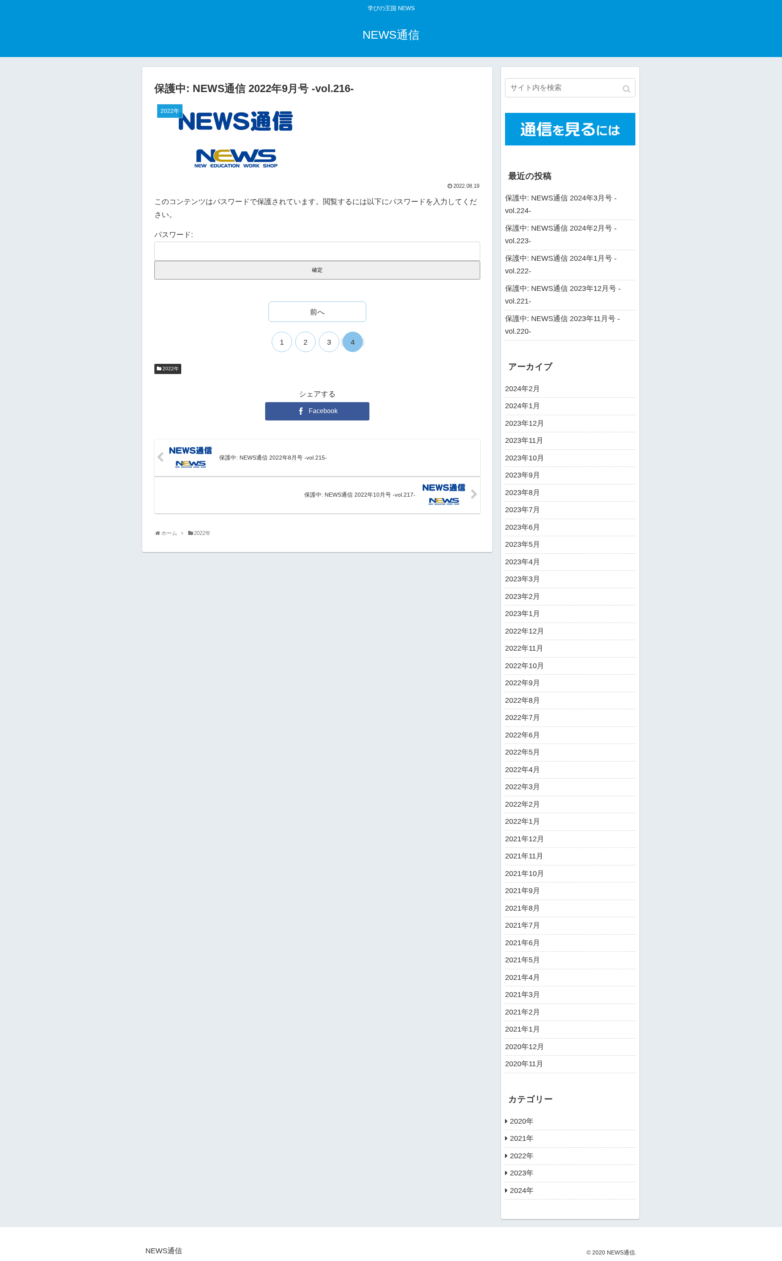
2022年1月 (522, 821)
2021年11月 (524, 856)
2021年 (522, 1138)
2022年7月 (522, 717)
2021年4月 (522, 977)
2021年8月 (522, 908)
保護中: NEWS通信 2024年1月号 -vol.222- (561, 264)
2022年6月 (522, 735)
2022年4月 (522, 770)
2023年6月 (522, 527)
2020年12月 (524, 1047)
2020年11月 (524, 1064)
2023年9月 (522, 475)
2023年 (522, 1173)
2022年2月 (522, 804)
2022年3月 (522, 787)
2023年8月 (522, 493)
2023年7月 (522, 510)
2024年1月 (522, 406)
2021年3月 (522, 994)
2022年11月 (524, 648)
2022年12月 (524, 631)
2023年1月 (522, 614)
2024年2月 (522, 389)
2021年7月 (522, 925)
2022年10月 (524, 666)
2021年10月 (524, 873)
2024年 (522, 1190)
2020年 (522, 1121)
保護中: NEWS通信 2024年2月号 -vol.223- (561, 234)
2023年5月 (522, 544)
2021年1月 (522, 1029)
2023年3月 (522, 579)
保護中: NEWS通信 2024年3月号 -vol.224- (561, 204)
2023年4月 (522, 562)
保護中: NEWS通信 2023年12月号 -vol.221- (563, 295)
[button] (627, 89)
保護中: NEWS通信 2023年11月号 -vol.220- (562, 325)
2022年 (171, 369)
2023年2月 (522, 596)
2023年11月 (524, 440)
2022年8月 (522, 700)
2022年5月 (522, 752)
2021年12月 (524, 839)
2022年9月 (522, 683)
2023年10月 (524, 458)
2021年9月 (522, 891)
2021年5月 (522, 960)
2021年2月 (522, 1012)
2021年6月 (522, 943)
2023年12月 (524, 423)
